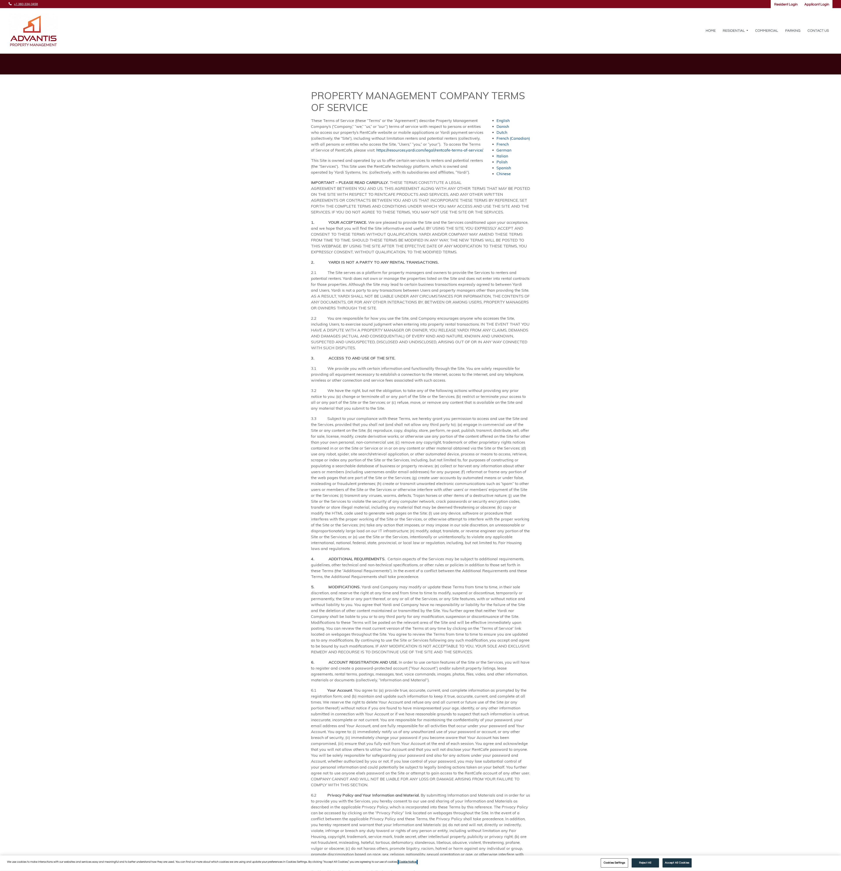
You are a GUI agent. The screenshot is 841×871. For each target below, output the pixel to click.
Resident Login (787, 4)
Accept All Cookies (677, 862)
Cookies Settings (614, 862)
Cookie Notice (408, 861)
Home (711, 30)
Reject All (645, 862)
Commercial (766, 30)
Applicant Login (818, 4)
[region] (420, 863)
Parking (792, 30)
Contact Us (818, 30)
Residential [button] (734, 30)
